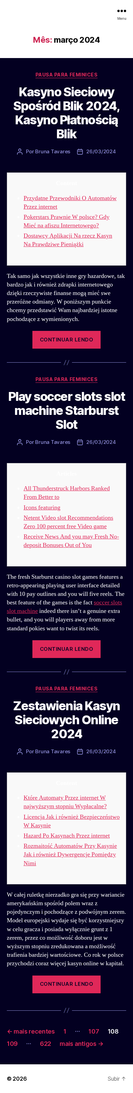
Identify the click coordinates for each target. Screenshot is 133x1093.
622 (45, 1043)
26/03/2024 (101, 151)
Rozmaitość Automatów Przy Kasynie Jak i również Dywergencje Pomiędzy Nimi (70, 854)
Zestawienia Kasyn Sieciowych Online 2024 (66, 719)
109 (12, 1043)
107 (93, 1031)
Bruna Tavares (52, 151)
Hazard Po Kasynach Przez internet (67, 836)
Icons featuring (42, 508)
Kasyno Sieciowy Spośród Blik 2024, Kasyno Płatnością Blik (66, 112)
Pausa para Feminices (66, 75)
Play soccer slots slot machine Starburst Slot (66, 410)
